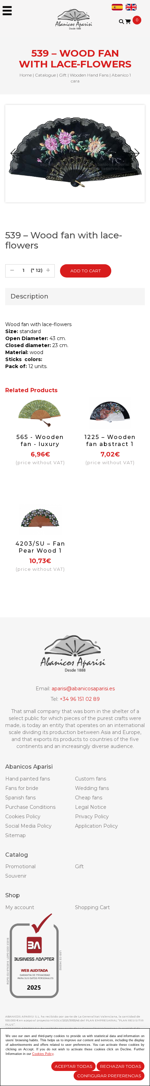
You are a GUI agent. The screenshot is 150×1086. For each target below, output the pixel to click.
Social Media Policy (28, 826)
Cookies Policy (22, 816)
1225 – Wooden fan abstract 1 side (110, 444)
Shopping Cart (92, 907)
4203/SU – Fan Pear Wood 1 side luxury (40, 550)
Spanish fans (20, 797)
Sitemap (15, 835)
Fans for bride (21, 788)
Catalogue (45, 75)
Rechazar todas (120, 1066)
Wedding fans (92, 788)
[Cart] (128, 21)
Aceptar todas (73, 1066)
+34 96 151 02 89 (80, 699)
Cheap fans (88, 797)
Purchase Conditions (30, 807)
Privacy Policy (92, 816)
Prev (16, 153)
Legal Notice (90, 807)
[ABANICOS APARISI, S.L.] (75, 15)
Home (26, 75)
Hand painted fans (27, 779)
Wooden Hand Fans (89, 75)
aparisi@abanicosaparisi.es (83, 688)
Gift (63, 75)
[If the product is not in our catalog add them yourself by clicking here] (126, 28)
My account (19, 907)
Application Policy (96, 826)
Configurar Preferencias (109, 1075)
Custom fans (90, 779)
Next (133, 153)
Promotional (20, 866)
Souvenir (16, 876)
